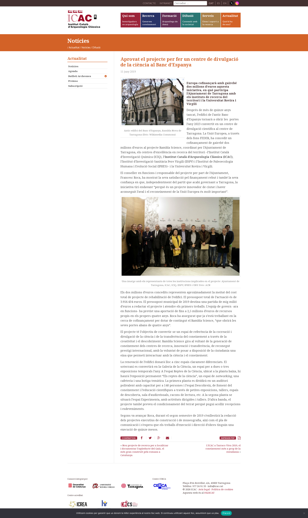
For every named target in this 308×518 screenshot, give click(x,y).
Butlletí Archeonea (79, 76)
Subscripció (75, 85)
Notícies (85, 47)
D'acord (226, 513)
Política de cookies (222, 489)
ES (218, 3)
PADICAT (209, 492)
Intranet (166, 3)
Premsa (73, 80)
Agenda (72, 71)
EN (224, 3)
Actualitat (74, 47)
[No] (304, 513)
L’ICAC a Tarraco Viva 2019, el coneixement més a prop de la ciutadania (223, 448)
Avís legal (204, 489)
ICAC (91, 20)
